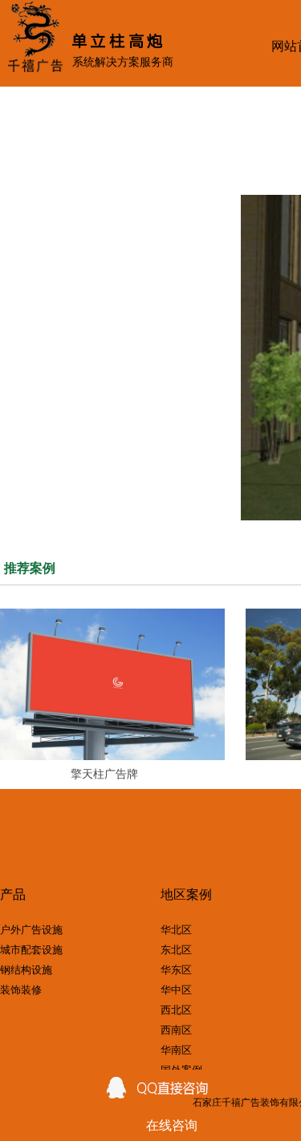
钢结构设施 (26, 970)
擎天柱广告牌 (104, 774)
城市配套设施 (31, 950)
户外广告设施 (31, 930)
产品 (13, 895)
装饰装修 (21, 990)
